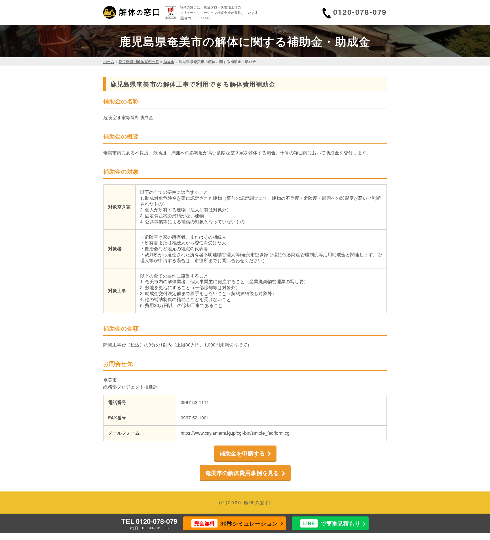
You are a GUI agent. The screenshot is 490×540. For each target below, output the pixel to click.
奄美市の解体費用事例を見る (242, 472)
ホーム (108, 61)
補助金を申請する (242, 453)
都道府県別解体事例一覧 (139, 61)
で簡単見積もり (331, 523)
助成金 (168, 61)
